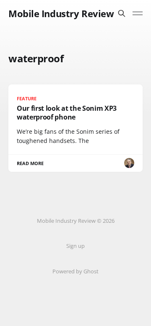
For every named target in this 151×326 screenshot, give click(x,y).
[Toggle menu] (137, 13)
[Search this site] (121, 13)
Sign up (75, 246)
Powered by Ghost (75, 271)
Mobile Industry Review (61, 13)
